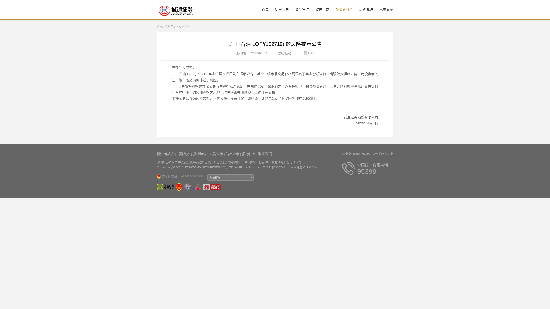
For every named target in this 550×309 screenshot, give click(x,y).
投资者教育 (344, 9)
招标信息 (249, 154)
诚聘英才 (183, 154)
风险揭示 (171, 26)
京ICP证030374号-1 (276, 167)
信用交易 (282, 9)
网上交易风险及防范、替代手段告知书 (367, 154)
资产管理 (302, 9)
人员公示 (386, 9)
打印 (311, 53)
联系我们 (265, 154)
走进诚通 (366, 9)
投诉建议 (200, 154)
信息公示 (232, 154)
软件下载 (322, 9)
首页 (265, 9)
